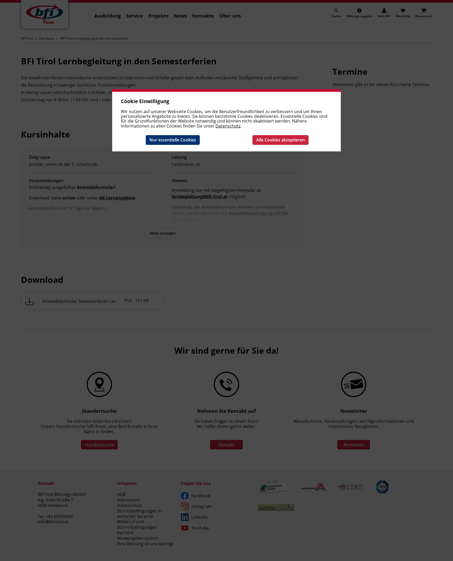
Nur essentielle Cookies (172, 140)
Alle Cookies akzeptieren (280, 140)
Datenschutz (227, 126)
